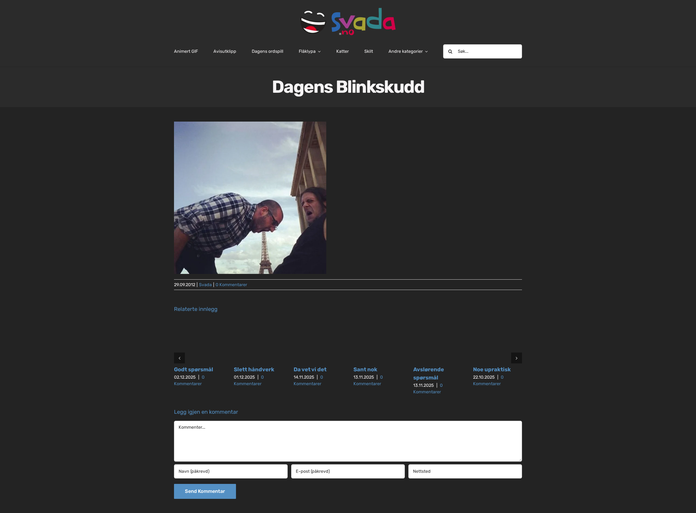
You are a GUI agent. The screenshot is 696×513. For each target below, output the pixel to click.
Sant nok (365, 369)
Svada (205, 284)
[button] (179, 358)
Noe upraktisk (492, 369)
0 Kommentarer (231, 284)
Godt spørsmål (193, 369)
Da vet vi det (310, 369)
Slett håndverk (254, 369)
